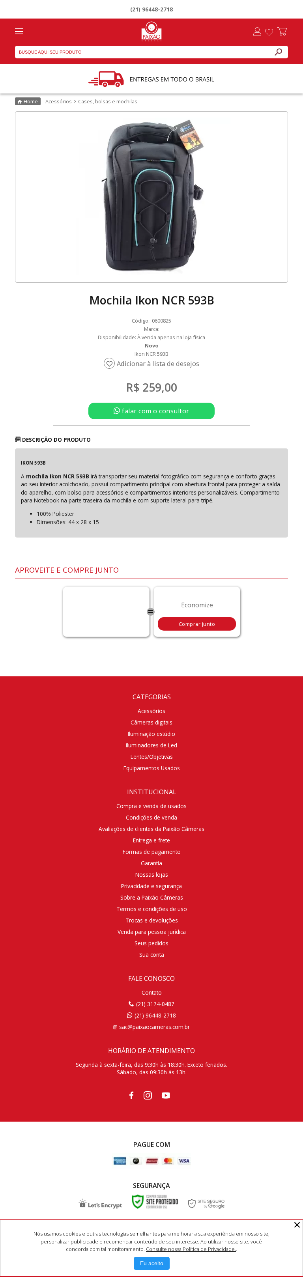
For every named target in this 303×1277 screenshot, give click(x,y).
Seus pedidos (151, 943)
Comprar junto (197, 623)
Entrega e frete (151, 840)
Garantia (151, 863)
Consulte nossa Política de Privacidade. (191, 1249)
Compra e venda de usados (151, 806)
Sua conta (151, 954)
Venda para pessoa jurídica (152, 931)
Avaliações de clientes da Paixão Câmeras (151, 829)
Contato (152, 992)
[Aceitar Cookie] (152, 1263)
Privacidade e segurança (151, 886)
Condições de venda (151, 817)
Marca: (151, 328)
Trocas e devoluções (151, 920)
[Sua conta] (257, 32)
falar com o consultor (154, 411)
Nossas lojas (151, 874)
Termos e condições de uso (151, 909)
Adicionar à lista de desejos (158, 363)
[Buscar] (278, 52)
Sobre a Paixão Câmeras (151, 897)
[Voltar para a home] (151, 30)
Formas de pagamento (152, 851)
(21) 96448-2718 (151, 9)
